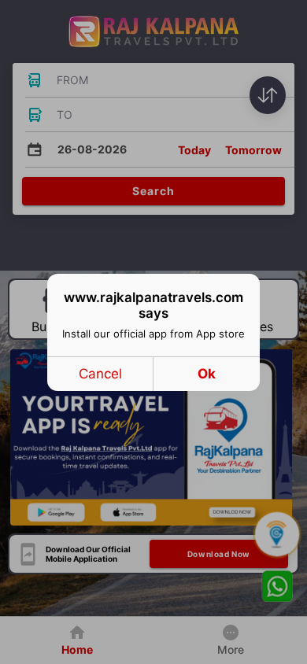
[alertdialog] (153, 332)
